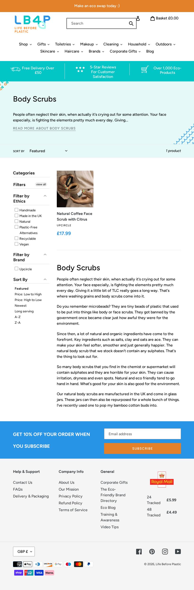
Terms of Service (73, 510)
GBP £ (23, 551)
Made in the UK (30, 216)
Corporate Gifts (114, 482)
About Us (66, 482)
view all (41, 184)
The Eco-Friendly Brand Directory (113, 495)
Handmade (27, 210)
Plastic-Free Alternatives (28, 230)
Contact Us (22, 482)
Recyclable (27, 239)
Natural (24, 222)
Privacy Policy (71, 496)
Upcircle (25, 269)
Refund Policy (70, 503)
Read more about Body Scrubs (44, 128)
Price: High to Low (28, 300)
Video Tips (110, 527)
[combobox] (101, 23)
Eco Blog (108, 507)
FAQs (17, 489)
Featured (21, 289)
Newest (20, 306)
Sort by (18, 151)
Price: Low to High (28, 294)
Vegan (24, 244)
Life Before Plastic (168, 564)
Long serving (24, 311)
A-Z (18, 317)
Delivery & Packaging (31, 496)
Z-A (18, 323)
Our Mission (69, 489)
